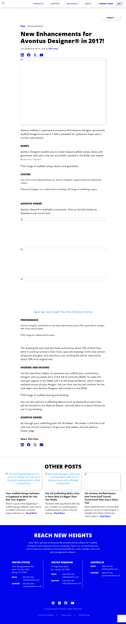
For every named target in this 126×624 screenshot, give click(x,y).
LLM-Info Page (84, 615)
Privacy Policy (66, 615)
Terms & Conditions (46, 615)
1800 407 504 (107, 566)
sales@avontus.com (31, 580)
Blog (23, 26)
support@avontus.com (32, 586)
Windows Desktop (82, 311)
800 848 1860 (28, 577)
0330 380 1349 (68, 574)
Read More (31, 513)
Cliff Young (53, 48)
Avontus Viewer (31, 159)
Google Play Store (62, 311)
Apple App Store (43, 311)
